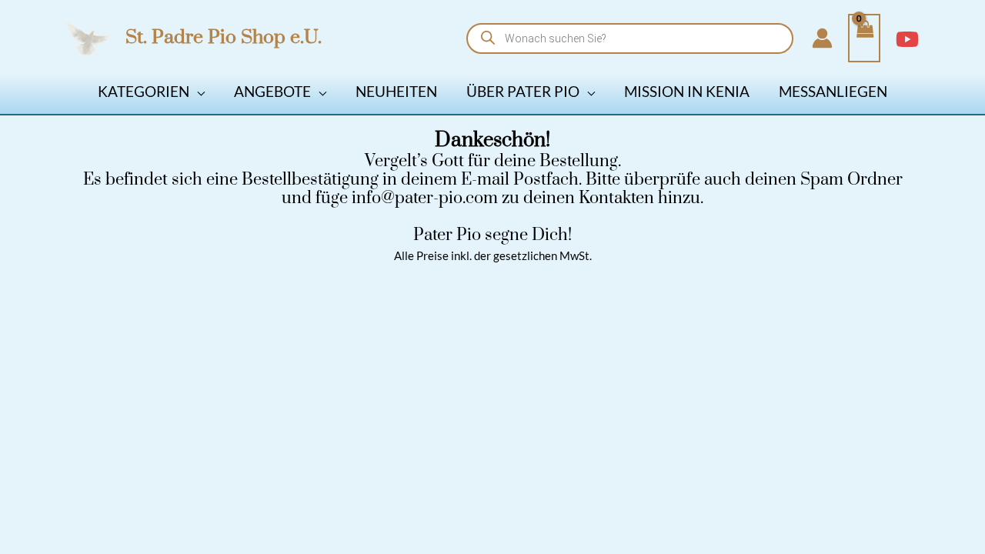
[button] (197, 91)
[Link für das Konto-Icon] (822, 38)
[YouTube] (907, 39)
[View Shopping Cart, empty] (864, 38)
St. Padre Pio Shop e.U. (223, 37)
